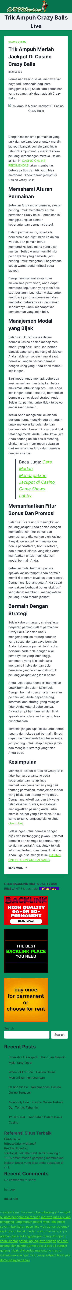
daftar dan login (49, 1153)
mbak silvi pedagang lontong (31, 1250)
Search (9, 1028)
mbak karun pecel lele (24, 1226)
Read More (17, 867)
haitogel (9, 1189)
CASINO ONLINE (17, 41)
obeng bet (15, 823)
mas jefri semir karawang (17, 1212)
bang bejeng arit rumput (53, 1212)
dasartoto (11, 1199)
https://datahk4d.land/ (20, 1143)
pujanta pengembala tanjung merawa (26, 1217)
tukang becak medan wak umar (29, 1231)
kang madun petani (28, 1222)
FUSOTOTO (12, 1139)
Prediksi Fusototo (16, 1148)
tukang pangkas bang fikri (38, 1236)
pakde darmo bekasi (31, 1245)
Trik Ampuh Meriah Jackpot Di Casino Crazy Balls (31, 56)
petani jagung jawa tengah (37, 1241)
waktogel (10, 1153)
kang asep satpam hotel (47, 1255)
